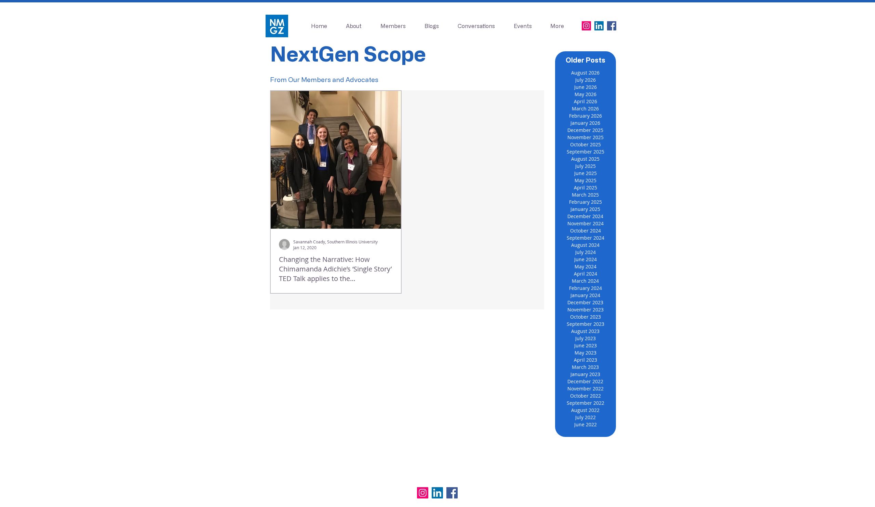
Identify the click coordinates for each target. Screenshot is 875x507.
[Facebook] (611, 25)
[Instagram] (586, 25)
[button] (522, 26)
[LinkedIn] (599, 25)
